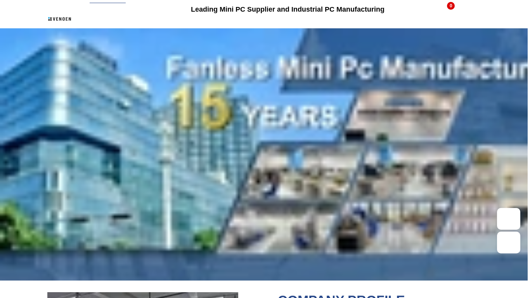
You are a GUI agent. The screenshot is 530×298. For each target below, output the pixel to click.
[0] (446, 9)
